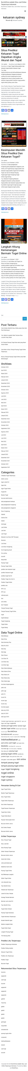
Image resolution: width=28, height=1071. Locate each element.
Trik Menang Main (5, 935)
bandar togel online (8, 728)
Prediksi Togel (4, 959)
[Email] (8, 110)
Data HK (12, 736)
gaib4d (3, 999)
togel (5, 174)
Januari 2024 (4, 380)
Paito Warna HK (4, 751)
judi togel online (20, 743)
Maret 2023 (4, 409)
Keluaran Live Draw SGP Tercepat (9, 537)
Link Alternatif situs (6, 882)
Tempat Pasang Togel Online (8, 611)
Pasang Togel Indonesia (7, 912)
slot (21, 756)
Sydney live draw (14, 277)
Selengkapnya (4, 113)
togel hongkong (14, 185)
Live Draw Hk (4, 658)
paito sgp (3, 690)
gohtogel (3, 1022)
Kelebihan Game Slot (6, 866)
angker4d (13, 723)
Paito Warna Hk (5, 674)
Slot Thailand (4, 605)
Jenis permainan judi (6, 863)
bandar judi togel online (9, 726)
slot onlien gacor (11, 759)
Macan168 (4, 559)
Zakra (24, 1066)
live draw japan (5, 707)
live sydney (6, 277)
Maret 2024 (4, 373)
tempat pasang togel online (12, 766)
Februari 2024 (4, 376)
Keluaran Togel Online (6, 952)
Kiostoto (3, 540)
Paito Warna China (6, 671)
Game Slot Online (5, 859)
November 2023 (5, 386)
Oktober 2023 (5, 389)
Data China (4, 639)
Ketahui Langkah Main (7, 924)
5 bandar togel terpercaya (7, 721)
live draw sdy (18, 746)
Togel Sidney (8, 176)
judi (19, 740)
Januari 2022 (4, 454)
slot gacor (3, 759)
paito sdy (3, 687)
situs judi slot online (15, 756)
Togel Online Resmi (6, 816)
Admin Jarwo (4, 478)
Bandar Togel (4, 495)
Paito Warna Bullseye (6, 668)
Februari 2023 (4, 412)
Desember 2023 (5, 383)
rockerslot (3, 1037)
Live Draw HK (12, 746)
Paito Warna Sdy (5, 678)
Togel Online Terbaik (6, 909)
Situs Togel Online (5, 796)
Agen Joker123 (5, 482)
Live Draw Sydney (8, 275)
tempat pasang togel (10, 762)
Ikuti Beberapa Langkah (7, 874)
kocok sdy (4, 703)
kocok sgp (4, 700)
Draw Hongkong (5, 511)
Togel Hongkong (11, 174)
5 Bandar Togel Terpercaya (8, 475)
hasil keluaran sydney (9, 269)
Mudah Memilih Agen (6, 920)
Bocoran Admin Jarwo (7, 823)
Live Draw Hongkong (9, 263)
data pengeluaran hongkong (8, 504)
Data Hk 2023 (4, 645)
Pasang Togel (13, 168)
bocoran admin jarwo (6, 498)
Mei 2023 (3, 402)
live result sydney (11, 78)
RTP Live (3, 588)
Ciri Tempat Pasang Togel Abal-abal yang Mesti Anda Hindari (13, 343)
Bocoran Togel (5, 963)
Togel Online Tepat (6, 928)
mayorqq (19, 748)
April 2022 (4, 444)
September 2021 (5, 467)
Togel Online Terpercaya (7, 800)
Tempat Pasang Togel (7, 608)
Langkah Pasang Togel (7, 932)
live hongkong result (6, 550)
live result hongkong (10, 76)
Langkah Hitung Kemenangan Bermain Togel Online (14, 250)
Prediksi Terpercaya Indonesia (9, 944)
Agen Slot (3, 485)
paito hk (3, 694)
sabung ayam (4, 595)
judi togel (12, 743)
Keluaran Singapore (12, 74)
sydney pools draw (12, 82)
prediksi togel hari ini (14, 170)
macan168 (4, 1025)
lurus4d (3, 556)
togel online (7, 772)
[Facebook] (2, 110)
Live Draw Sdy (5, 661)
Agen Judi (24, 721)
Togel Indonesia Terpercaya (8, 916)
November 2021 (5, 460)
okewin (3, 1045)
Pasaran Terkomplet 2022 (8, 819)
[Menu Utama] (25, 11)
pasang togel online (9, 754)
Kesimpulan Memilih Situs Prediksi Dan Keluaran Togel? (13, 153)
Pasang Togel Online (6, 566)
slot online (3, 601)
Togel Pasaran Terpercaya (8, 808)
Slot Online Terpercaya (7, 804)
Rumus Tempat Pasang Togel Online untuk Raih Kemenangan (13, 357)
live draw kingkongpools (7, 684)
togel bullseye (4, 617)
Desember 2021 (5, 457)
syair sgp (3, 979)
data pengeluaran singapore (14, 166)
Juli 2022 (3, 435)
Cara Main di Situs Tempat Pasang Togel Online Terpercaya (13, 350)
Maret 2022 (4, 448)
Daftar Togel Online (6, 878)
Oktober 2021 (4, 464)
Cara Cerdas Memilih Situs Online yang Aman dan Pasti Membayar (14, 329)
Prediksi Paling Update (7, 948)
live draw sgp (4, 748)
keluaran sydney (11, 180)
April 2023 (4, 405)
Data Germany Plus (6, 642)
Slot (2, 598)
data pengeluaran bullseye (8, 501)
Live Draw (3, 543)
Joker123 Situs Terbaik (7, 893)
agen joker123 (17, 721)
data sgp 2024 (5, 716)
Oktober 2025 (5, 367)
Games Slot (4, 517)
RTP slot (3, 592)
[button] (25, 11)
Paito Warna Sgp (5, 681)
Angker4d (3, 491)
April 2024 (4, 370)
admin (5, 64)
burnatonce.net (8, 72)
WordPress (15, 1068)
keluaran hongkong (9, 178)
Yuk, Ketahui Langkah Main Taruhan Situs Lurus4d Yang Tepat (12, 336)
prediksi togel (6, 185)
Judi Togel (7, 168)
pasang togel (13, 751)
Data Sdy (3, 648)
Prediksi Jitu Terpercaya (7, 955)
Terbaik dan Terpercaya (7, 889)
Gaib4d (3, 514)
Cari (2, 315)
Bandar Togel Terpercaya (21, 728)
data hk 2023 (17, 736)
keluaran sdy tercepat (14, 271)
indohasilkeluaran (16, 72)
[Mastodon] (5, 110)
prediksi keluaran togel (15, 68)
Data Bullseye (4, 636)
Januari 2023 (4, 415)
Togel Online (4, 624)
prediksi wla (4, 585)
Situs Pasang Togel (6, 847)
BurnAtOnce (12, 731)
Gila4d (3, 520)
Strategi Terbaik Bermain (7, 897)
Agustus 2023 (5, 393)
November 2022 (5, 422)
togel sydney (16, 187)
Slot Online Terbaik (6, 827)
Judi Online (11, 261)
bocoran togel (4, 731)
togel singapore (9, 187)
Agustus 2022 (5, 431)
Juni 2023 (3, 399)
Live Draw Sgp (5, 665)
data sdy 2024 (5, 710)
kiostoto (4, 746)
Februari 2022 (4, 451)
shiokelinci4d (4, 1029)
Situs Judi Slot (5, 843)
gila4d (2, 1006)
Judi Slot (3, 530)
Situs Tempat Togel (6, 840)
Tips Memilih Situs (6, 886)
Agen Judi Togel (5, 723)
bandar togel (22, 726)
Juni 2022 (3, 438)
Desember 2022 (5, 418)
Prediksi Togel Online (6, 582)
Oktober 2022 (5, 425)
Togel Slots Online (5, 812)
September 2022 (5, 428)
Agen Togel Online (13, 66)
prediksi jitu (20, 754)
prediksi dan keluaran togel (11, 182)
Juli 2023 (3, 396)
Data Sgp (3, 652)
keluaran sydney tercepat (11, 273)
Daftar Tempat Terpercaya (8, 851)
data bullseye (15, 734)
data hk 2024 (4, 713)
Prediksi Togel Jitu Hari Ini (8, 579)
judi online (4, 743)
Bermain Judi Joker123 (7, 901)
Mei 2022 (3, 441)
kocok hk (3, 697)
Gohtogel (3, 524)
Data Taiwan (4, 655)
